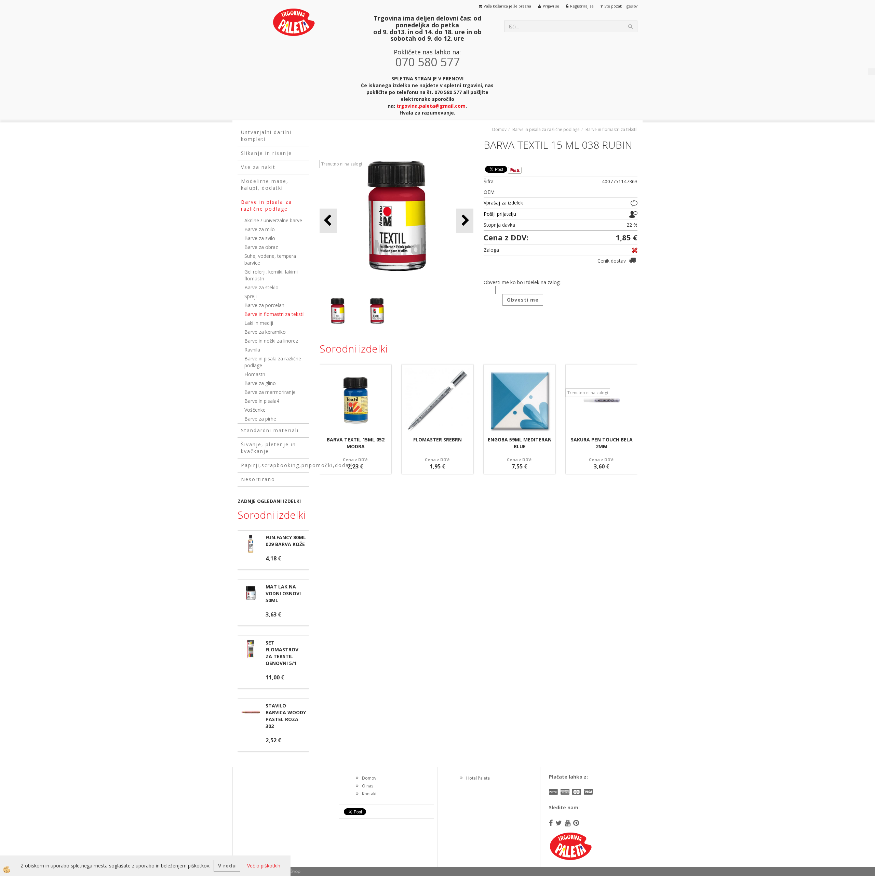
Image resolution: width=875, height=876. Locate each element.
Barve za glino (260, 383)
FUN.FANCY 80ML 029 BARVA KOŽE (286, 540)
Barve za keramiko (265, 332)
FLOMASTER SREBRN (437, 439)
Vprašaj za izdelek (503, 202)
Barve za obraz (261, 247)
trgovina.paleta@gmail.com (431, 106)
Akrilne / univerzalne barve (273, 220)
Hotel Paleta (478, 778)
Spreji (250, 296)
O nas (367, 786)
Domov (499, 129)
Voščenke (255, 410)
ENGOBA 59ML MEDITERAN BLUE (520, 443)
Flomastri (254, 374)
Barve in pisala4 (261, 401)
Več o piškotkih (263, 865)
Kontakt (369, 794)
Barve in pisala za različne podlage (272, 362)
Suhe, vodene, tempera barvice (270, 259)
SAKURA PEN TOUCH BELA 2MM (602, 443)
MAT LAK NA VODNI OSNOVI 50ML (283, 593)
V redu (227, 865)
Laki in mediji (258, 323)
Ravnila (252, 349)
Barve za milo (259, 229)
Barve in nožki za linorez (271, 340)
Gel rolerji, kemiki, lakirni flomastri (271, 275)
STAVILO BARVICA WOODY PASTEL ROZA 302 (286, 715)
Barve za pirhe (260, 418)
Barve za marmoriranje (270, 392)
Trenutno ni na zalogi (341, 164)
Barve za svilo (259, 238)
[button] (464, 221)
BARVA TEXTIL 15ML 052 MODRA (356, 443)
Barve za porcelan (264, 305)
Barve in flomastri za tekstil (274, 314)
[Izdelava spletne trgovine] (293, 871)
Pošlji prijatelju (500, 214)
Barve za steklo (261, 287)
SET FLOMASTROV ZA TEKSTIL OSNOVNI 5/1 (282, 652)
